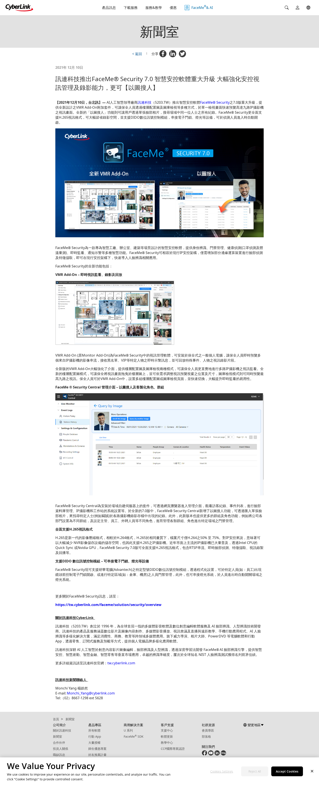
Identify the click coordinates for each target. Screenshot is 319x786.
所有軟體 (94, 730)
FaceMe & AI (202, 7)
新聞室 (57, 736)
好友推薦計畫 (97, 755)
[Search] (286, 7)
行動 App (94, 736)
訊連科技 (144, 102)
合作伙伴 (59, 742)
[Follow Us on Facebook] (204, 754)
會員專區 (208, 730)
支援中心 (167, 730)
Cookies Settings (221, 772)
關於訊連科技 (62, 730)
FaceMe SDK (133, 736)
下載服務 (131, 7)
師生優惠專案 (97, 749)
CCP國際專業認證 (173, 749)
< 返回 (137, 53)
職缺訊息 (59, 755)
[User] (297, 7)
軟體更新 (167, 736)
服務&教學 (153, 7)
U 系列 (128, 730)
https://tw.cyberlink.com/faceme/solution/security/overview (108, 604)
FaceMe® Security (215, 102)
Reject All (254, 772)
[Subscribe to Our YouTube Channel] (211, 754)
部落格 (206, 736)
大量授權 (94, 742)
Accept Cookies (287, 772)
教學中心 (167, 742)
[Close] (312, 771)
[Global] (308, 7)
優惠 (173, 7)
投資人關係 (60, 749)
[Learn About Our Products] (223, 754)
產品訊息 (109, 7)
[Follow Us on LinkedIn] (217, 754)
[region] (159, 771)
